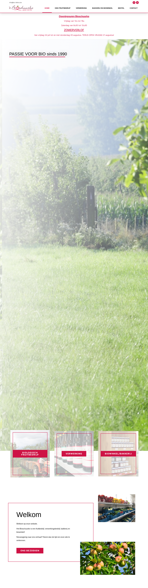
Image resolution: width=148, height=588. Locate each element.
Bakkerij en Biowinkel (102, 8)
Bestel (121, 8)
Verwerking (81, 8)
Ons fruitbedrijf (63, 8)
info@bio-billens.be (15, 2)
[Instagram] (137, 2)
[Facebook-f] (134, 2)
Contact (134, 8)
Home (47, 8)
